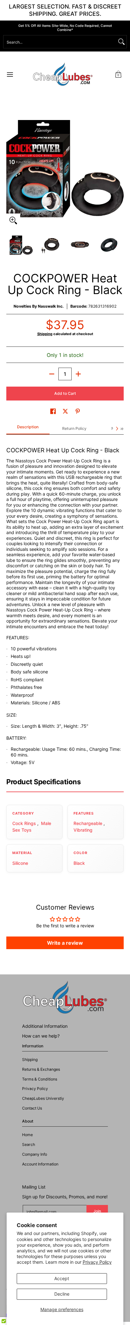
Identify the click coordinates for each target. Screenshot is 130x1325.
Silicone (20, 863)
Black (79, 863)
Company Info (34, 1154)
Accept (61, 1278)
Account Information (40, 1164)
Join (97, 1211)
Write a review (65, 943)
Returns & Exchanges (41, 1069)
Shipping (44, 334)
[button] (118, 74)
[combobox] (59, 41)
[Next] (119, 169)
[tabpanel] (65, 603)
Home (27, 1134)
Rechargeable (88, 823)
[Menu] (9, 74)
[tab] (28, 429)
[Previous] (11, 169)
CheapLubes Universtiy (43, 1098)
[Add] (78, 374)
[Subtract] (51, 374)
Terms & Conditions (39, 1079)
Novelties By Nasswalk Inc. (39, 306)
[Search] (121, 41)
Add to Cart (65, 393)
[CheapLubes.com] (62, 74)
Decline (61, 1294)
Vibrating (83, 830)
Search (28, 1144)
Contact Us (32, 1108)
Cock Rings (24, 823)
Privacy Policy (97, 1262)
